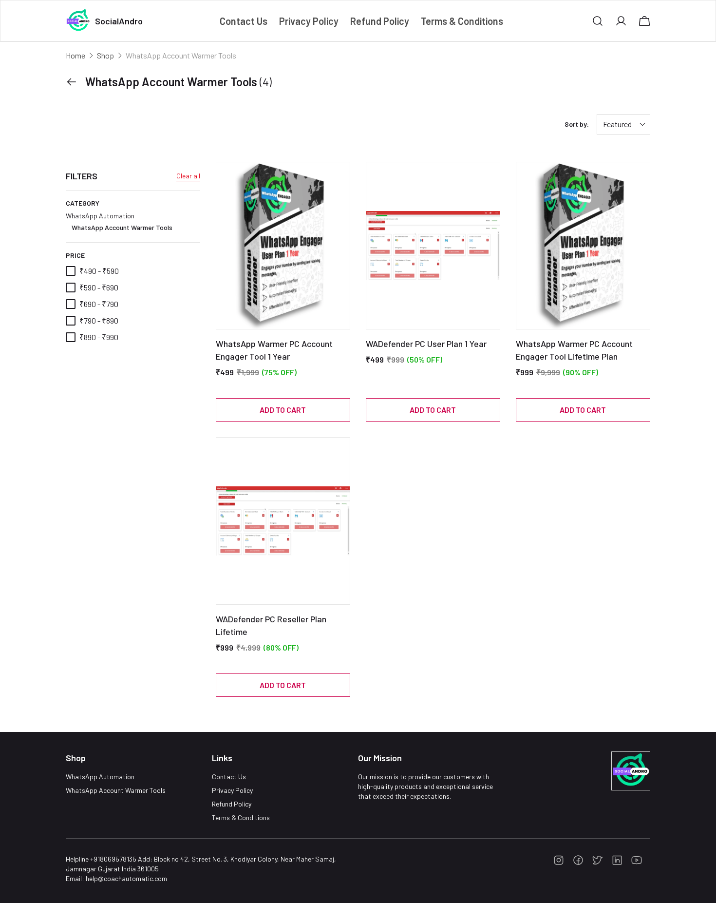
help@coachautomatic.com (126, 878)
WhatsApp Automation (119, 221)
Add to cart (283, 409)
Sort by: (577, 124)
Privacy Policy (232, 790)
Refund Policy (231, 804)
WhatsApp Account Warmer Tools (122, 227)
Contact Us (229, 776)
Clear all (188, 176)
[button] (597, 21)
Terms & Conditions (241, 817)
